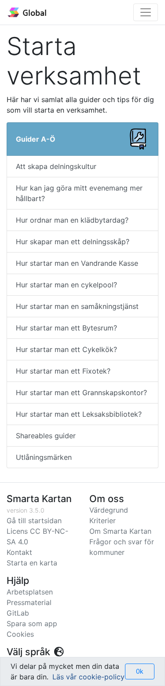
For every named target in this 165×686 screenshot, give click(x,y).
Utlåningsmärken (44, 457)
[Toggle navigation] (145, 12)
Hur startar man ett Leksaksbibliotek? (79, 414)
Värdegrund (108, 510)
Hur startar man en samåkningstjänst (77, 306)
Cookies (20, 634)
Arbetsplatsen (30, 591)
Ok (139, 671)
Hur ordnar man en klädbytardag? (72, 220)
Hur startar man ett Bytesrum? (66, 327)
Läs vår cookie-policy (88, 676)
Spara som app (32, 623)
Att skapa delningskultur (56, 166)
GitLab (18, 613)
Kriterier (102, 520)
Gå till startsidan (34, 520)
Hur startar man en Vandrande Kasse (77, 263)
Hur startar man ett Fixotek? (63, 371)
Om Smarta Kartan (120, 531)
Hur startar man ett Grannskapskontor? (81, 392)
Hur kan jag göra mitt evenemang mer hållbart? (79, 193)
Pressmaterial (29, 602)
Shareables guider (46, 435)
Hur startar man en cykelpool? (66, 284)
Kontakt (19, 552)
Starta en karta (32, 562)
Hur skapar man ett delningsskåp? (72, 241)
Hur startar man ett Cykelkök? (66, 349)
